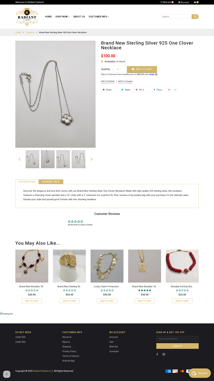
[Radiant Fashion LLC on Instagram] (164, 354)
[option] (32, 159)
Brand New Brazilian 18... (31, 286)
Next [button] (195, 275)
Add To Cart (143, 69)
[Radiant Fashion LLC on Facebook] (157, 354)
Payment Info (51, 182)
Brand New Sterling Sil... (69, 286)
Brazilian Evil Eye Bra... (182, 286)
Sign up (177, 346)
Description (27, 182)
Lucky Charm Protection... (107, 286)
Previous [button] (18, 275)
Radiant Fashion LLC (43, 371)
